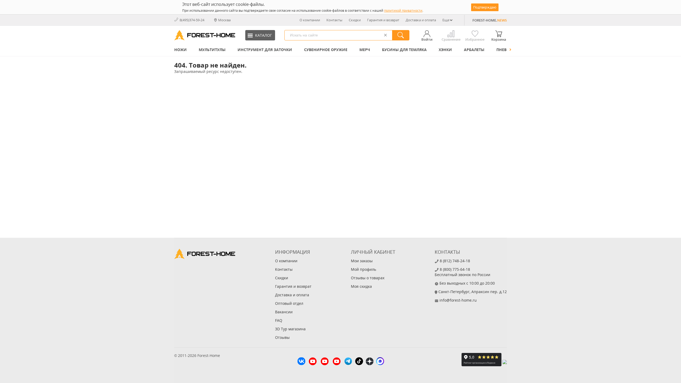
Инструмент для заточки (265, 49)
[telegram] (348, 362)
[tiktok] (359, 362)
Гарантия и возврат (383, 20)
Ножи (180, 49)
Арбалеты (474, 49)
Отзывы (282, 337)
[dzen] (369, 362)
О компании (310, 20)
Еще (445, 20)
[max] (380, 362)
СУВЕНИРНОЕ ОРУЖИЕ (325, 49)
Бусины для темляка (404, 49)
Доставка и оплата (421, 20)
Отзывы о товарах (367, 277)
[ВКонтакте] (301, 362)
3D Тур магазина (290, 328)
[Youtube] (312, 362)
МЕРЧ (364, 49)
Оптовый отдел (289, 303)
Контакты (334, 20)
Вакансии (284, 311)
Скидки (355, 20)
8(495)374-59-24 (192, 20)
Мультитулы (212, 49)
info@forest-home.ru (458, 300)
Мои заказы (362, 260)
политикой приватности (403, 10)
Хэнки (445, 49)
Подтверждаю (484, 7)
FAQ (278, 320)
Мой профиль (363, 269)
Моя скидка (361, 286)
